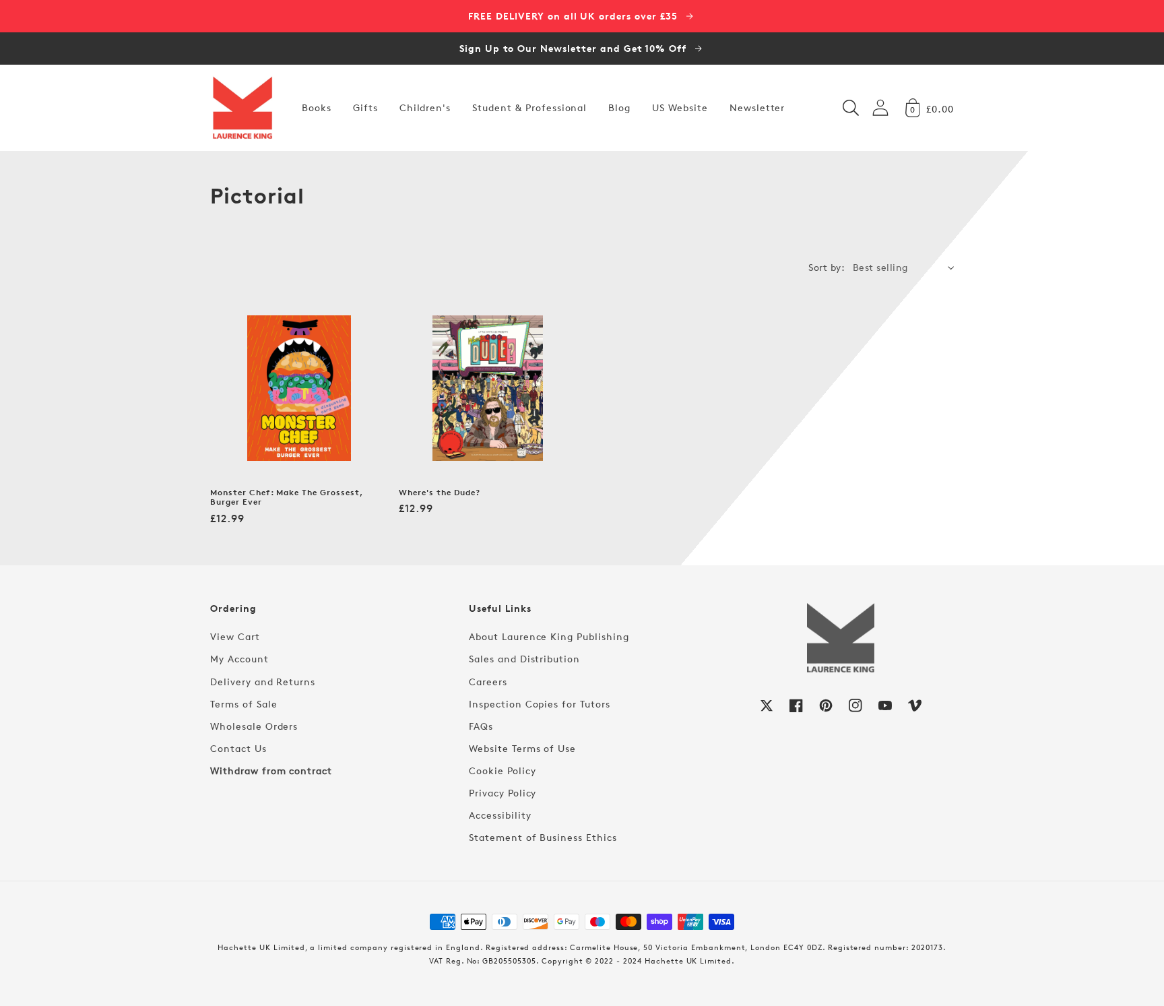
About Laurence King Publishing (549, 636)
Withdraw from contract (271, 770)
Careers (488, 681)
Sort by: (826, 267)
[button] (851, 108)
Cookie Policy (502, 770)
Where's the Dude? (439, 492)
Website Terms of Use (522, 748)
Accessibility (500, 815)
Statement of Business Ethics (543, 837)
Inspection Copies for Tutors (539, 704)
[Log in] (880, 107)
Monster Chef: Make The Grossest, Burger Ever (286, 497)
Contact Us (238, 748)
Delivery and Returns (262, 681)
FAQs (481, 726)
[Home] (242, 107)
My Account (239, 658)
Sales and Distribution (524, 658)
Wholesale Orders (254, 726)
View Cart (235, 636)
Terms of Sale (243, 704)
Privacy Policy (502, 792)
